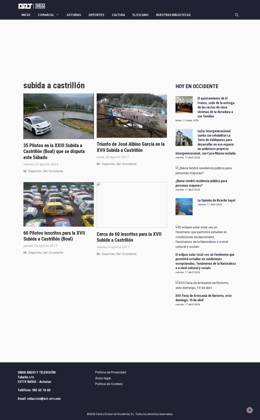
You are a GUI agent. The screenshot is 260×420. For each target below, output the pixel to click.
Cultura (118, 15)
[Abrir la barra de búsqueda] (236, 15)
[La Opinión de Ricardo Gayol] (184, 212)
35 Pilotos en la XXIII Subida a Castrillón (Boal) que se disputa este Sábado (54, 151)
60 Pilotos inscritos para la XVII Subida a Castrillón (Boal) (54, 236)
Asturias (74, 15)
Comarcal (46, 15)
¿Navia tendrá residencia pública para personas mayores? (201, 183)
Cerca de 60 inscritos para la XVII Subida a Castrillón (129, 237)
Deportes (96, 15)
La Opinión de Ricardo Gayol (216, 200)
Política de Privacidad (110, 372)
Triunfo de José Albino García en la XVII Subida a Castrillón (131, 147)
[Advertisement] (95, 53)
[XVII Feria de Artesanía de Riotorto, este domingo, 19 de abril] (203, 288)
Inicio (26, 15)
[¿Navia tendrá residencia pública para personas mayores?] (203, 173)
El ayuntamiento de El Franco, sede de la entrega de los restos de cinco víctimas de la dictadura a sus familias (216, 107)
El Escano (140, 15)
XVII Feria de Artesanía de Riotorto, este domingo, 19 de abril (203, 297)
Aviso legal (103, 378)
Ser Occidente (53, 171)
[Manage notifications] (250, 410)
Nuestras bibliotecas (173, 15)
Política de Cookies (109, 384)
